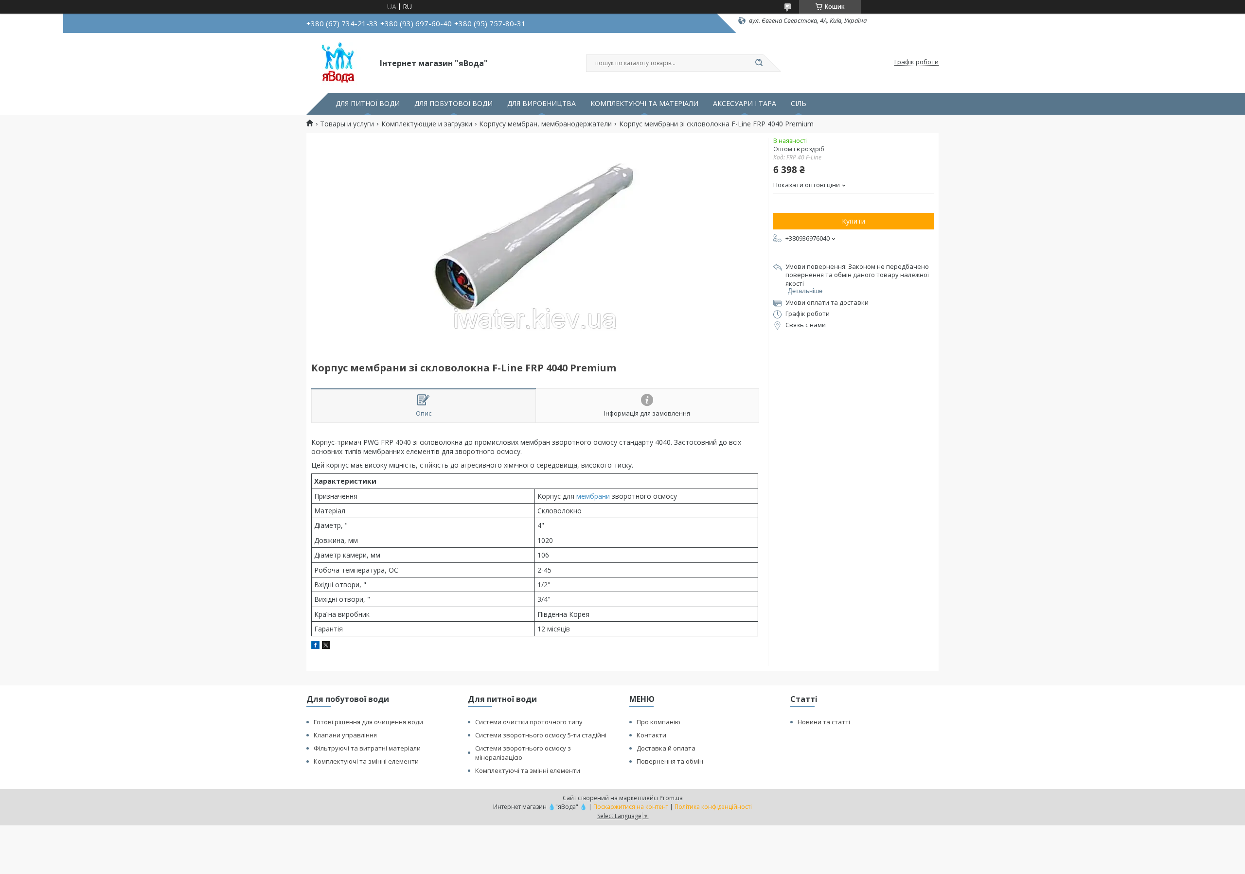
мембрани (593, 496)
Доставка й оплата (666, 748)
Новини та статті (824, 721)
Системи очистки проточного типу (529, 721)
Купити (853, 221)
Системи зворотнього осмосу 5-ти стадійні (540, 735)
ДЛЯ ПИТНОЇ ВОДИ (368, 103)
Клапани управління (345, 735)
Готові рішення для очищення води (368, 721)
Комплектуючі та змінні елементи (366, 761)
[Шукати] (758, 63)
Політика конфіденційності (713, 807)
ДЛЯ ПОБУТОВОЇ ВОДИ (453, 103)
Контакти (651, 735)
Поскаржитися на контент (630, 807)
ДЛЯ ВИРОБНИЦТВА (541, 103)
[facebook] (315, 646)
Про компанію (658, 721)
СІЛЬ (798, 103)
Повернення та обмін (670, 761)
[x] (326, 646)
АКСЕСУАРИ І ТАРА (744, 103)
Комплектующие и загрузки (426, 124)
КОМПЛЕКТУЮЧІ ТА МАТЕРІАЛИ (644, 103)
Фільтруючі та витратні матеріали (367, 748)
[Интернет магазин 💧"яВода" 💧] (338, 62)
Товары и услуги (347, 124)
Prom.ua (671, 798)
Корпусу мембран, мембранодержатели (545, 124)
